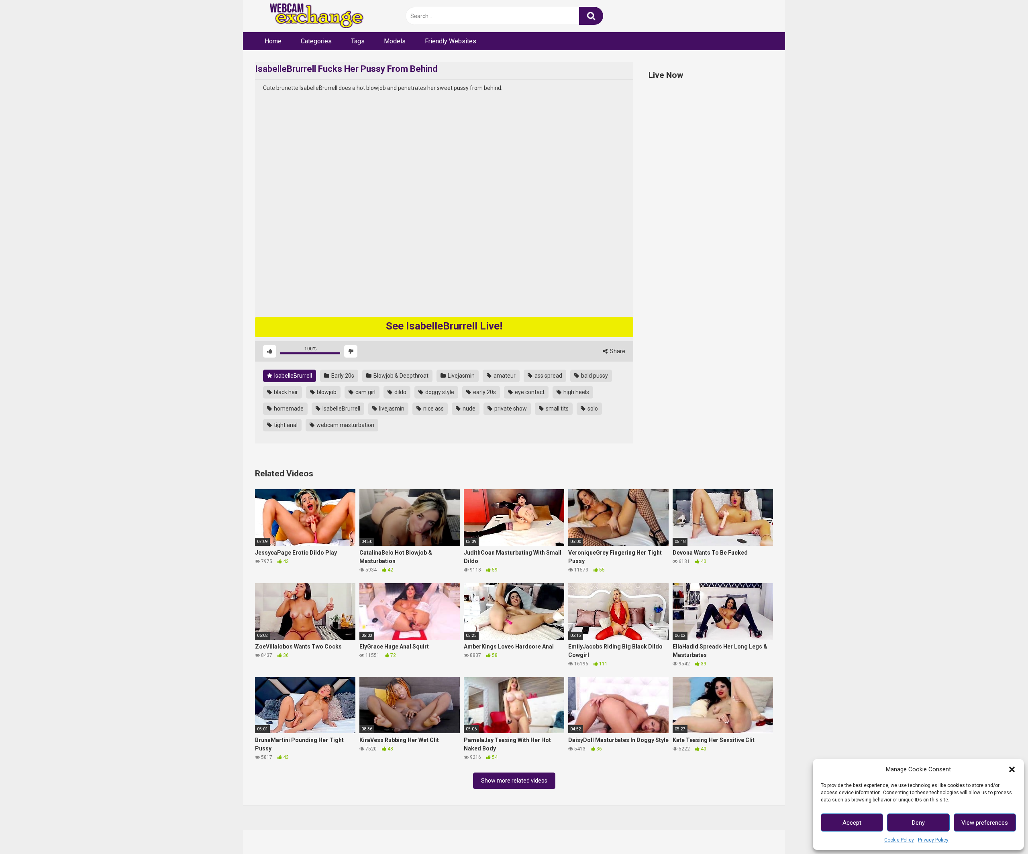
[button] (1012, 769)
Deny (918, 822)
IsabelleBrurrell (292, 375)
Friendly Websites (450, 41)
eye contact (529, 392)
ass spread (547, 375)
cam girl (364, 392)
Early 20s (342, 375)
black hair (285, 392)
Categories (316, 41)
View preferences (984, 822)
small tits (557, 408)
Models (395, 41)
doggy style (439, 392)
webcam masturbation (344, 425)
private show (510, 408)
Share (617, 351)
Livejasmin (461, 375)
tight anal (285, 425)
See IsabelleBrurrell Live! (444, 326)
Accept (851, 822)
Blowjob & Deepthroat (400, 375)
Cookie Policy (899, 840)
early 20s (484, 392)
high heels (575, 392)
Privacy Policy (933, 840)
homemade (288, 408)
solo (592, 408)
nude (468, 408)
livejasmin (391, 408)
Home (273, 41)
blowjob (326, 392)
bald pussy (594, 375)
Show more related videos (514, 780)
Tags (358, 41)
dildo (399, 392)
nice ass (433, 408)
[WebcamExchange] (312, 16)
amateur (504, 375)
